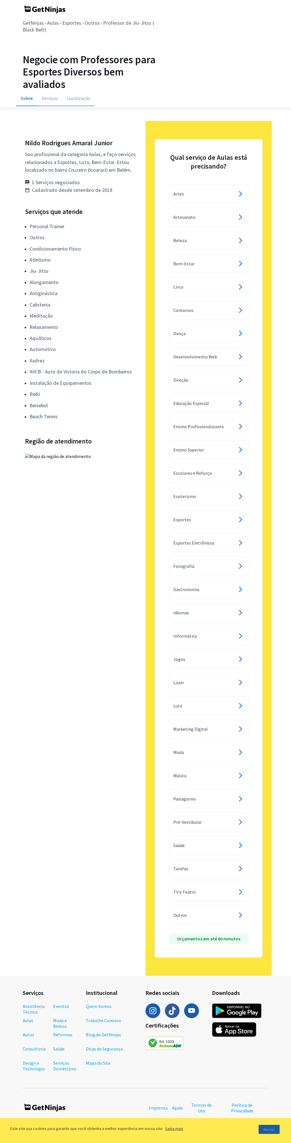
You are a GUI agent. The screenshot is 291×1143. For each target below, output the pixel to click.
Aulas (53, 23)
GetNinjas (33, 23)
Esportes (71, 23)
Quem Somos (99, 1006)
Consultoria (34, 1049)
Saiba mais (174, 1128)
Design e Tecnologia (34, 1065)
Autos (28, 1034)
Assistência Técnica (34, 1009)
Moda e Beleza (60, 1023)
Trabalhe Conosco (103, 1020)
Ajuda (177, 1108)
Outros (92, 23)
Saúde (59, 1049)
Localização (78, 98)
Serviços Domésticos (64, 1065)
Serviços (50, 98)
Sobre (27, 98)
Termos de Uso (201, 1107)
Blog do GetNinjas (103, 1034)
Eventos (61, 1006)
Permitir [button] (269, 1129)
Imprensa (158, 1108)
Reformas (62, 1034)
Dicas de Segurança (104, 1049)
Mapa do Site (98, 1063)
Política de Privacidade (242, 1107)
